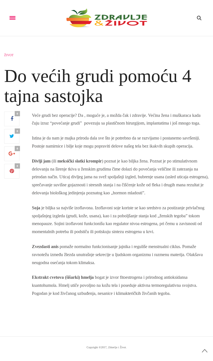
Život (9, 55)
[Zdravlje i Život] (106, 18)
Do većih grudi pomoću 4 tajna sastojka (97, 86)
